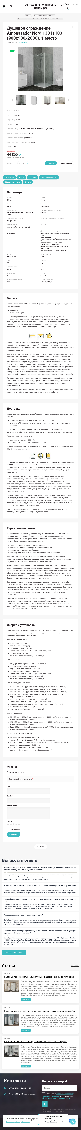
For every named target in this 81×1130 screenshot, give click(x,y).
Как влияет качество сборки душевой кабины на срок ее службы (35, 1041)
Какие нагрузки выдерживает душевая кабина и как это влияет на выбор (39, 1011)
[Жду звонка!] (45, 1104)
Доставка (32, 177)
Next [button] (68, 100)
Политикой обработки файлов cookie (18, 1122)
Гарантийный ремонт (49, 177)
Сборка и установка (12, 182)
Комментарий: (12, 806)
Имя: (9, 786)
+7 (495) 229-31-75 (70, 4)
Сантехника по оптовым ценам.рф (41, 6)
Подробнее (15, 829)
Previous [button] (12, 100)
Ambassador (23, 42)
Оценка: (10, 822)
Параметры (9, 177)
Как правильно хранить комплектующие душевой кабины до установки (39, 977)
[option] (40, 69)
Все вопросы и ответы (14, 953)
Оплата (21, 177)
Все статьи (75, 966)
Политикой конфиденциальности (56, 1098)
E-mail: (10, 796)
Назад (42, 847)
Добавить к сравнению (72, 27)
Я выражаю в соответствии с (58, 1096)
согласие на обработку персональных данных (58, 1095)
